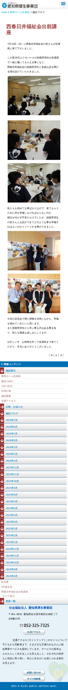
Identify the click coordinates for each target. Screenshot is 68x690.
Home (4, 12)
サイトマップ (36, 640)
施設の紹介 (7, 381)
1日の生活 (6, 386)
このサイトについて (56, 640)
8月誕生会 (6, 586)
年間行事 (6, 391)
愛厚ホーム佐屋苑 (19, 12)
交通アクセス (8, 400)
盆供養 (5, 581)
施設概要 (6, 396)
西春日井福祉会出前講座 (14, 591)
